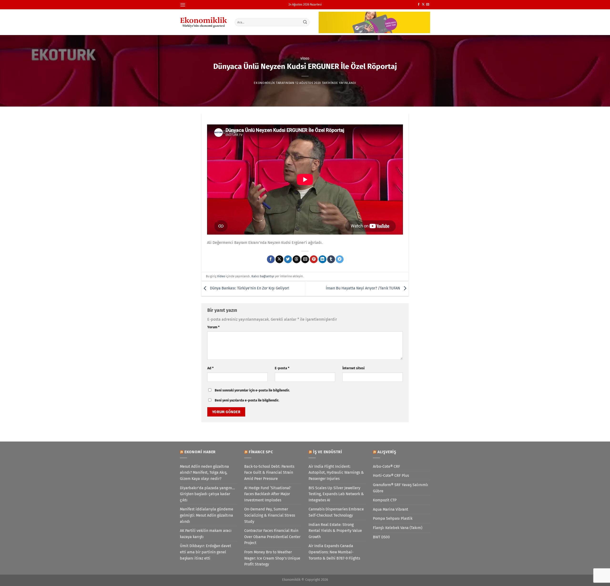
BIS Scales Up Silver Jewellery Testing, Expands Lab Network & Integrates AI (336, 494)
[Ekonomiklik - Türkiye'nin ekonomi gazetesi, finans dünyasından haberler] (204, 22)
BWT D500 (381, 537)
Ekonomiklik (264, 83)
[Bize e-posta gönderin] (427, 4)
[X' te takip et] (423, 4)
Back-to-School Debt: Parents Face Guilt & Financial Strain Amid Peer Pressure (269, 472)
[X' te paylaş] (279, 259)
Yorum (213, 327)
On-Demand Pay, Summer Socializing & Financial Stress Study (269, 515)
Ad (210, 368)
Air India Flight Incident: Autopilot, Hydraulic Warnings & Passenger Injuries (336, 472)
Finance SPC (261, 452)
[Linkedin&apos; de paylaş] (322, 259)
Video (305, 58)
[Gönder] (305, 22)
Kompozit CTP (384, 500)
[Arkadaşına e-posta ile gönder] (305, 259)
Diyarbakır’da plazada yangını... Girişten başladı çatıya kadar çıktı (207, 494)
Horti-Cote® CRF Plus (391, 475)
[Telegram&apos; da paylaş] (340, 259)
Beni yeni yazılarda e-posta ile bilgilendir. (247, 400)
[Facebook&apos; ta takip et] (418, 4)
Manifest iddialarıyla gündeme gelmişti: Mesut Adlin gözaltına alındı (206, 515)
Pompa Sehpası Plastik (392, 518)
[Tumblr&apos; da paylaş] (331, 259)
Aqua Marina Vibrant (390, 509)
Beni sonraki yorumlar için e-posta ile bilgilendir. (252, 390)
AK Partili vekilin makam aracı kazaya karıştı (206, 533)
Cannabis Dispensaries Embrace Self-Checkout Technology (336, 512)
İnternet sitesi (353, 368)
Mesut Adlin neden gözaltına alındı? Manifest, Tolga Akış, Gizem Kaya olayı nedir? (204, 472)
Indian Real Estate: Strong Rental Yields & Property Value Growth (335, 530)
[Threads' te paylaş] (296, 259)
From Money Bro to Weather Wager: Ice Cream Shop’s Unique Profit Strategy (272, 558)
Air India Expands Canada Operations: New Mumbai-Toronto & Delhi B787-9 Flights (334, 552)
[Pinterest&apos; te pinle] (314, 259)
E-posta (282, 368)
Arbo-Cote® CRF (386, 466)
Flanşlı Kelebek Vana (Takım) (397, 527)
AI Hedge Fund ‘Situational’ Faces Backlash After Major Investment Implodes (267, 494)
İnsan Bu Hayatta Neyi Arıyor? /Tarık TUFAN (363, 288)
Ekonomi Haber (200, 452)
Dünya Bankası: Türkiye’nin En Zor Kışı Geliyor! (249, 288)
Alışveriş (386, 452)
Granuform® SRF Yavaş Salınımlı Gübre (400, 488)
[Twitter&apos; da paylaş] (288, 259)
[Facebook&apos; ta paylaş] (271, 259)
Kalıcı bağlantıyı (262, 276)
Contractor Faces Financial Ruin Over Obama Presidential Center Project (272, 536)
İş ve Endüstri (327, 452)
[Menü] (183, 4)
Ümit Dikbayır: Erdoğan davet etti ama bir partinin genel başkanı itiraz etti (205, 552)
